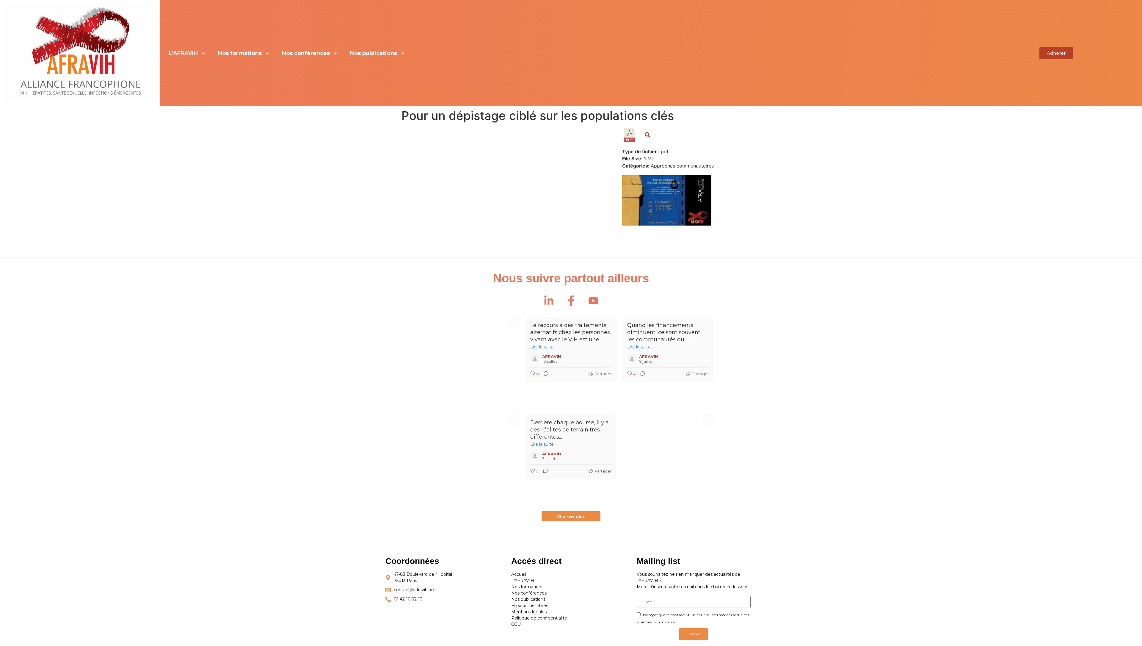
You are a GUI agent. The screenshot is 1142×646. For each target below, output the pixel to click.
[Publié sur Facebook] (608, 358)
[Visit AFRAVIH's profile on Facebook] (536, 359)
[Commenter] (544, 374)
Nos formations (240, 53)
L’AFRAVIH (183, 53)
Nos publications (373, 53)
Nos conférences (306, 53)
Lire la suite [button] (542, 347)
